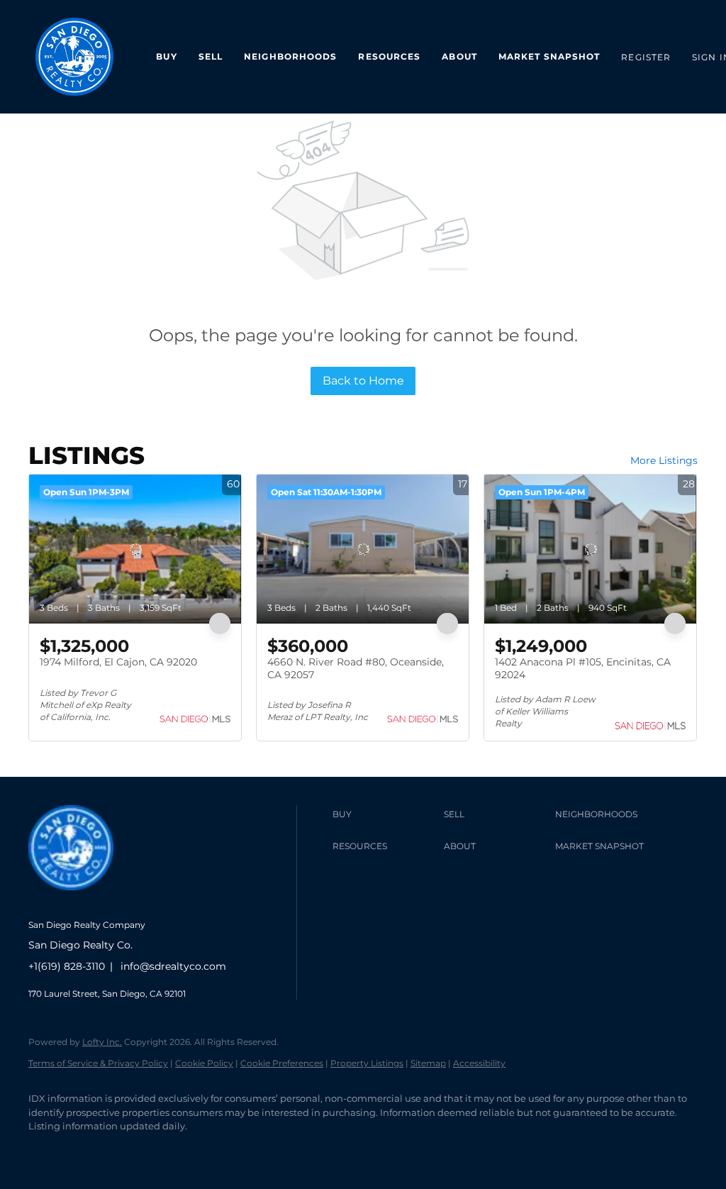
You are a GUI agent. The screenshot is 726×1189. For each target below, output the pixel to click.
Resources (389, 56)
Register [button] (646, 57)
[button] (385, 814)
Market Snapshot (549, 56)
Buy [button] (166, 56)
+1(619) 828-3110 (66, 966)
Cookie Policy (204, 1063)
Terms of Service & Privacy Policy (98, 1063)
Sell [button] (211, 56)
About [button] (459, 56)
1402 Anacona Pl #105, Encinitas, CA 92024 (583, 668)
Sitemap (428, 1063)
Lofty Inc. (102, 1041)
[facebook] (45, 1151)
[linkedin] (86, 1151)
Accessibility (479, 1063)
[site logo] (81, 901)
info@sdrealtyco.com (173, 966)
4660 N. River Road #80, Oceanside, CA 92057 (355, 668)
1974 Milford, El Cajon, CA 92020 (118, 662)
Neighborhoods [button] (290, 56)
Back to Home (363, 380)
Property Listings (366, 1063)
